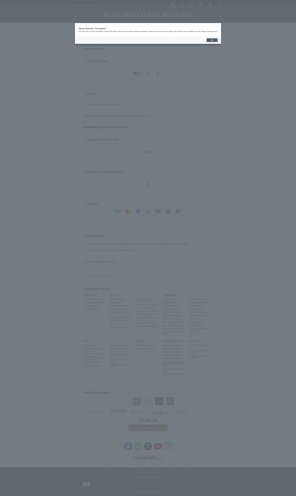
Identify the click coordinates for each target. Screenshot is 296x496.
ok (212, 40)
